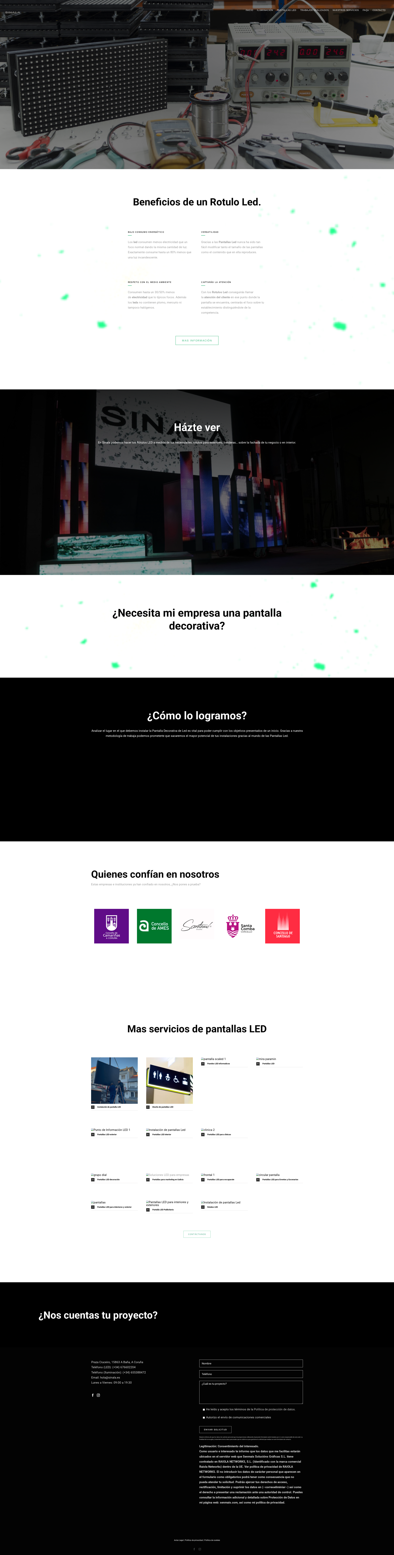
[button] (114, 1107)
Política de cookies (212, 1540)
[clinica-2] (208, 1130)
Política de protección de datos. (275, 1409)
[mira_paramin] (266, 1059)
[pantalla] (213, 1059)
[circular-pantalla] (267, 1175)
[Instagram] (98, 1395)
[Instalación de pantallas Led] (165, 1130)
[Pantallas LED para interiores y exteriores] (169, 1202)
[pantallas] (98, 1202)
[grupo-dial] (99, 1175)
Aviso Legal (179, 1540)
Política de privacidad (194, 1540)
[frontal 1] (208, 1175)
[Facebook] (92, 1395)
